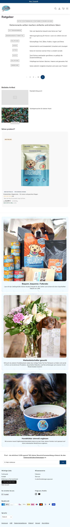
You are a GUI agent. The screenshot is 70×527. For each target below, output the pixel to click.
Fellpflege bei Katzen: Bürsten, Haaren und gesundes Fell (49, 61)
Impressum (5, 523)
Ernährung (15, 122)
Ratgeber (38, 21)
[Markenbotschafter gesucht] (35, 326)
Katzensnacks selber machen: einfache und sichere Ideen (35, 25)
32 (38, 77)
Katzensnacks (28, 21)
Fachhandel (5, 474)
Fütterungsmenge (15, 30)
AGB (11, 523)
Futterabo (37, 474)
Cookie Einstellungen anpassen (44, 479)
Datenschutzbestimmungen (34, 458)
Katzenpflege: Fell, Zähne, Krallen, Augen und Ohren (47, 42)
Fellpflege (15, 41)
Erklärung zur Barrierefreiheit (10, 479)
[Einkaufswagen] (63, 8)
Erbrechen (14, 65)
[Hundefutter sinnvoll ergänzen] (35, 404)
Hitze (15, 50)
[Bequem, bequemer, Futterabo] (35, 250)
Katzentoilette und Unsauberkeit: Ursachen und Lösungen (49, 46)
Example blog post (36, 91)
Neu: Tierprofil (33, 1)
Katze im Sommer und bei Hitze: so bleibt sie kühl (46, 51)
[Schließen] (67, 1)
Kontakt (4, 476)
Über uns (37, 476)
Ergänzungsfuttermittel (15, 35)
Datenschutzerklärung (20, 523)
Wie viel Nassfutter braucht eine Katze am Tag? (46, 31)
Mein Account (5, 485)
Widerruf (30, 523)
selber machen (47, 21)
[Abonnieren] (63, 462)
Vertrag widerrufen (9, 482)
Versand (37, 523)
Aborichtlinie (45, 523)
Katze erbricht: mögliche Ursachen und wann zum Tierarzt (48, 66)
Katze (20, 21)
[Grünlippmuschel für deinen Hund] (15, 115)
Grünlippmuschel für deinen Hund (40, 109)
